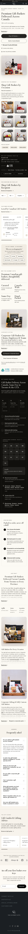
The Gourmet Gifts (16, 930)
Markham (7, 505)
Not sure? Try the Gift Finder (10, 44)
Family (21, 260)
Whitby (12, 505)
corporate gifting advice (10, 362)
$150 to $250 (23, 147)
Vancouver (7, 485)
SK (17, 445)
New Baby (20, 256)
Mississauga (8, 503)
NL (11, 457)
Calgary (13, 485)
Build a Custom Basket (14, 41)
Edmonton (18, 485)
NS (22, 451)
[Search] (23, 3)
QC (11, 451)
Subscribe (21, 886)
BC (5, 445)
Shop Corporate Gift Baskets (10, 358)
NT (22, 457)
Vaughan (20, 503)
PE (5, 457)
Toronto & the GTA (9, 495)
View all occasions (6, 90)
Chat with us (20, 173)
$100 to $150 (14, 147)
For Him (13, 256)
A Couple (15, 260)
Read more (4, 31)
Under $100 (5, 147)
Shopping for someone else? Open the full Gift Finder (14, 263)
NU (5, 463)
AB (11, 445)
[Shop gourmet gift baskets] (14, 65)
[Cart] (26, 3)
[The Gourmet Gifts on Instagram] (15, 926)
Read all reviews (5, 211)
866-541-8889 (8, 173)
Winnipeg (7, 487)
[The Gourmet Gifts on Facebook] (13, 926)
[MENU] (0, 3)
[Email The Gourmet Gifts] (10, 926)
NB (17, 451)
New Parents (7, 260)
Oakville (17, 505)
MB (22, 445)
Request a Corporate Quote (12, 353)
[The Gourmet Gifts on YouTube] (18, 926)
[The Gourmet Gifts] (14, 3)
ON (5, 451)
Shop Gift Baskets (13, 36)
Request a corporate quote (16, 721)
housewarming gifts (14, 659)
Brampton (14, 503)
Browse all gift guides (6, 831)
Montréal (17, 487)
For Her (7, 256)
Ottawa (12, 487)
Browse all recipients (6, 190)
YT (17, 457)
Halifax (22, 487)
